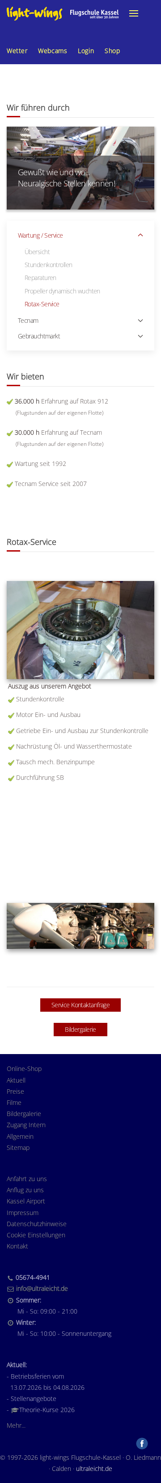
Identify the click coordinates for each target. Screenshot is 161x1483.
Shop (112, 50)
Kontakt (17, 1246)
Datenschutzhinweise (37, 1223)
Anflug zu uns (25, 1190)
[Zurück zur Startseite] (63, 13)
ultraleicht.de (94, 1468)
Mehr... (16, 1425)
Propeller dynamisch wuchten (62, 291)
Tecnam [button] (28, 320)
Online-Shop (24, 1068)
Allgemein (20, 1136)
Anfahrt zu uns (27, 1178)
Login (86, 50)
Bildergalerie (80, 1029)
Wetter (17, 50)
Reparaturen (40, 277)
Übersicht (37, 251)
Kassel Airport (26, 1201)
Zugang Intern (26, 1124)
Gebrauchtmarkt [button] (39, 336)
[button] (133, 13)
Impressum (22, 1212)
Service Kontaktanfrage (80, 1005)
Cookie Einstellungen (36, 1235)
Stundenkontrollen (48, 264)
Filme (14, 1102)
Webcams (52, 50)
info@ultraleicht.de (42, 1288)
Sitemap (18, 1147)
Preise (15, 1091)
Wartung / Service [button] (40, 235)
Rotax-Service (42, 304)
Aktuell (16, 1080)
